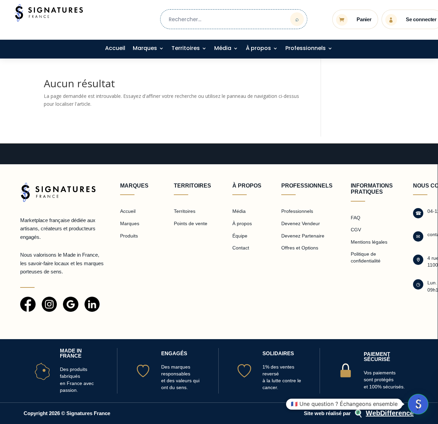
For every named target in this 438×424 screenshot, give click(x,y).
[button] (418, 404)
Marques (145, 49)
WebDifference (390, 413)
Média (222, 49)
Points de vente (190, 223)
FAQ (355, 217)
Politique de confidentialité (366, 257)
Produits (129, 236)
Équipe (239, 236)
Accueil (115, 49)
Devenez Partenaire (302, 236)
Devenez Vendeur (300, 223)
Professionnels (305, 49)
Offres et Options (299, 247)
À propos (258, 49)
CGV (356, 229)
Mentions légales (369, 242)
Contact (240, 247)
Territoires (185, 49)
